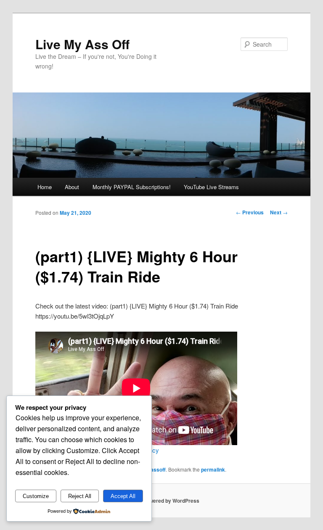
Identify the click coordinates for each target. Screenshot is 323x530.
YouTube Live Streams (211, 187)
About (72, 187)
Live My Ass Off (82, 44)
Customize (36, 496)
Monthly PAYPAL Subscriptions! (132, 187)
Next (279, 212)
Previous (250, 212)
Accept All (123, 496)
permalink (213, 469)
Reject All (79, 496)
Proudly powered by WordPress (161, 500)
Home (44, 187)
